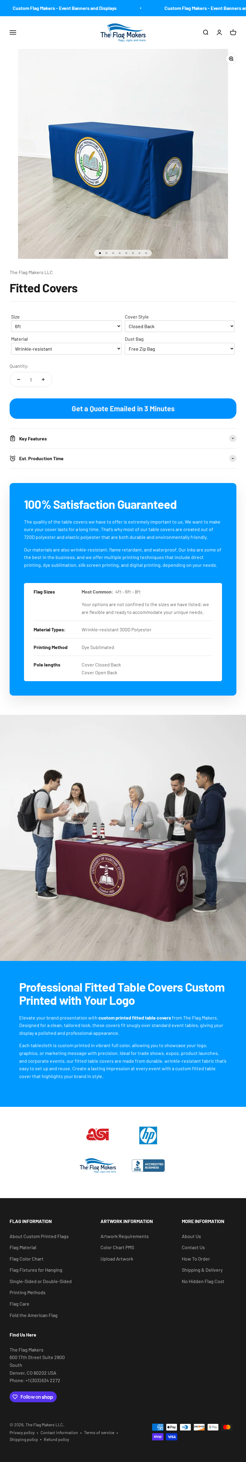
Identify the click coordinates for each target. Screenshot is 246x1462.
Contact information (59, 1432)
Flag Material (23, 1247)
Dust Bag (134, 339)
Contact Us (193, 1247)
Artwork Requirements (124, 1236)
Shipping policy (24, 1439)
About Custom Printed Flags (39, 1236)
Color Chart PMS (117, 1247)
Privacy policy (22, 1432)
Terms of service (99, 1432)
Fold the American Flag (34, 1315)
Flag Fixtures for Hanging (36, 1270)
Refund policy (56, 1439)
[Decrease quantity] (18, 379)
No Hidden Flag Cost (203, 1281)
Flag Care (19, 1303)
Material (19, 339)
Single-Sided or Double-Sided (41, 1281)
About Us (191, 1236)
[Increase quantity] (43, 379)
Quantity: (19, 366)
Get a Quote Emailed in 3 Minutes (123, 408)
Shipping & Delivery (202, 1270)
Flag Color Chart (27, 1258)
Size (15, 316)
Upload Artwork (116, 1258)
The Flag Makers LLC (31, 272)
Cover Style (137, 316)
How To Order (196, 1258)
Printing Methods (28, 1292)
